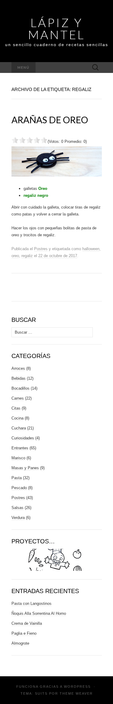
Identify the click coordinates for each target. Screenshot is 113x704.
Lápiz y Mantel (56, 28)
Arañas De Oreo (49, 119)
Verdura (18, 517)
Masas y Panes (25, 468)
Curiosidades (22, 438)
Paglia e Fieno (23, 633)
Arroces (18, 368)
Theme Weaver (76, 693)
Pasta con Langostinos (31, 603)
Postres (41, 249)
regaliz (27, 255)
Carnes (17, 398)
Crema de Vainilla (26, 623)
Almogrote (20, 643)
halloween (90, 249)
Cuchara (18, 428)
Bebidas (18, 378)
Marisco (18, 458)
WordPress (77, 686)
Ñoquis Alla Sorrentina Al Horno (38, 613)
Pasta (16, 478)
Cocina (17, 418)
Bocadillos (20, 388)
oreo (15, 255)
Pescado (19, 488)
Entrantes (19, 448)
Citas (15, 408)
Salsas (17, 507)
